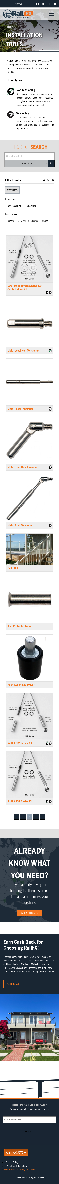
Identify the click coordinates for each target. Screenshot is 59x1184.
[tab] (29, 199)
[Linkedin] (43, 4)
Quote (15, 1153)
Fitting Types (10, 199)
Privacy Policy (12, 1162)
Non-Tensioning (14, 206)
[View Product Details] (29, 259)
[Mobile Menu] (51, 13)
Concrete (11, 221)
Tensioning (31, 206)
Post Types (10, 214)
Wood (45, 221)
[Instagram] (49, 4)
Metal (23, 221)
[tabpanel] (29, 206)
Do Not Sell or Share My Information (20, 1169)
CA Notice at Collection (16, 1166)
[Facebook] (37, 4)
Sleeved (34, 221)
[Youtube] (55, 4)
